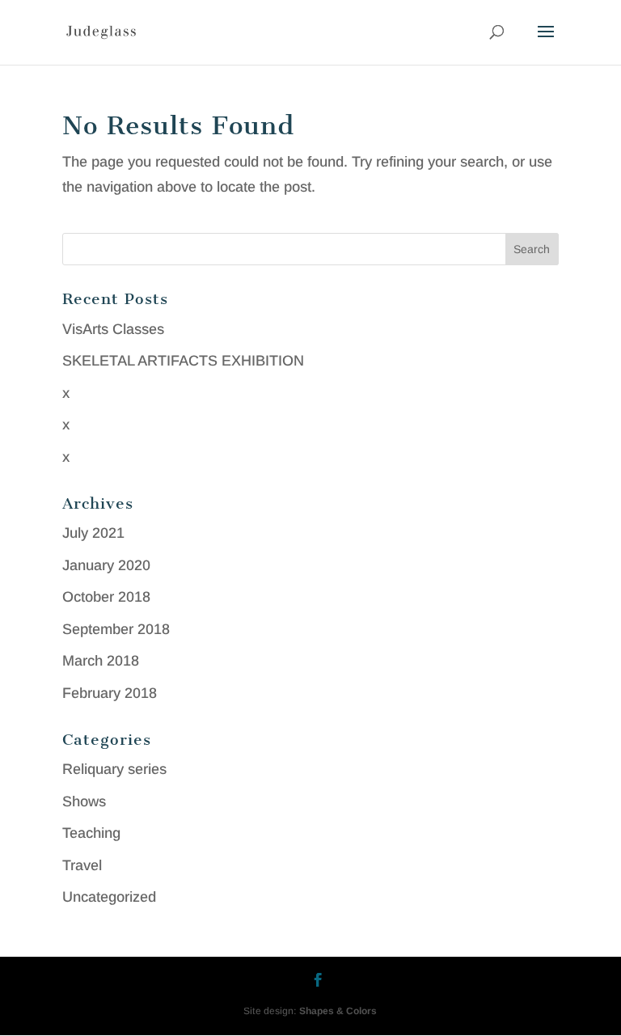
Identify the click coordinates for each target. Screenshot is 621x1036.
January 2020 (106, 565)
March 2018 (100, 661)
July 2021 (93, 533)
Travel (82, 865)
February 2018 (109, 693)
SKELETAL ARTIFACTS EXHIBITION (183, 361)
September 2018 (116, 629)
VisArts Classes (113, 329)
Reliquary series (114, 769)
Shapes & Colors (338, 1011)
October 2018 (106, 597)
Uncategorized (109, 897)
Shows (84, 801)
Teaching (91, 833)
